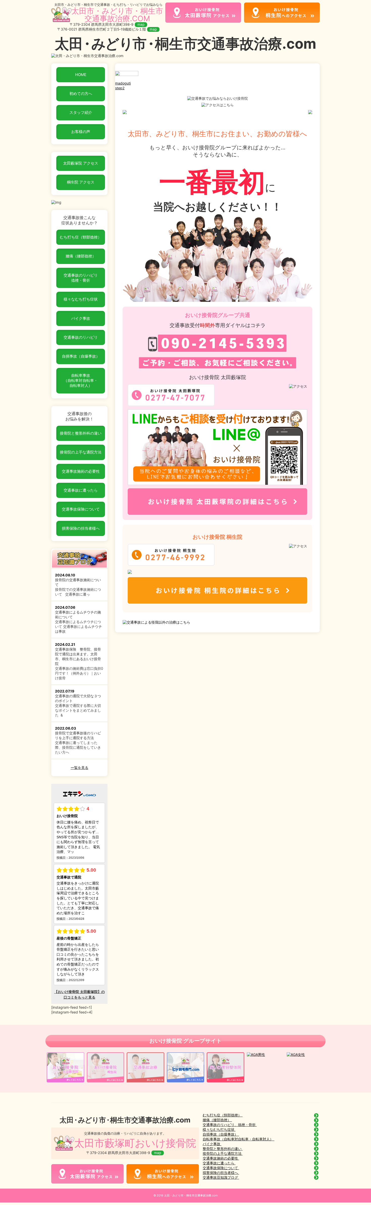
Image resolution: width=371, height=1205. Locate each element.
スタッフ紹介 (80, 112)
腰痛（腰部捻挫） (81, 256)
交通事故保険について (81, 509)
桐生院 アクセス (80, 182)
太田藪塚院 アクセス (80, 163)
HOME (80, 74)
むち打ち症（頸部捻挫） (80, 237)
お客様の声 (80, 131)
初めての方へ (80, 93)
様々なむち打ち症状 (81, 299)
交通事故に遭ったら (81, 490)
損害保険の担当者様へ (81, 528)
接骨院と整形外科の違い (80, 433)
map (141, 24)
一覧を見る (79, 767)
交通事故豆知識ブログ (221, 1177)
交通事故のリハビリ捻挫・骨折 (81, 278)
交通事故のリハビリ (81, 337)
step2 (119, 88)
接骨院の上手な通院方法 (80, 452)
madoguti (123, 83)
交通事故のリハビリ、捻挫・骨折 (230, 1124)
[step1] (126, 78)
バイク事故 (80, 318)
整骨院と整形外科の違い (223, 1148)
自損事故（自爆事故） (81, 356)
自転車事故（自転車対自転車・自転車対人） (81, 380)
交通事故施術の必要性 (81, 471)
